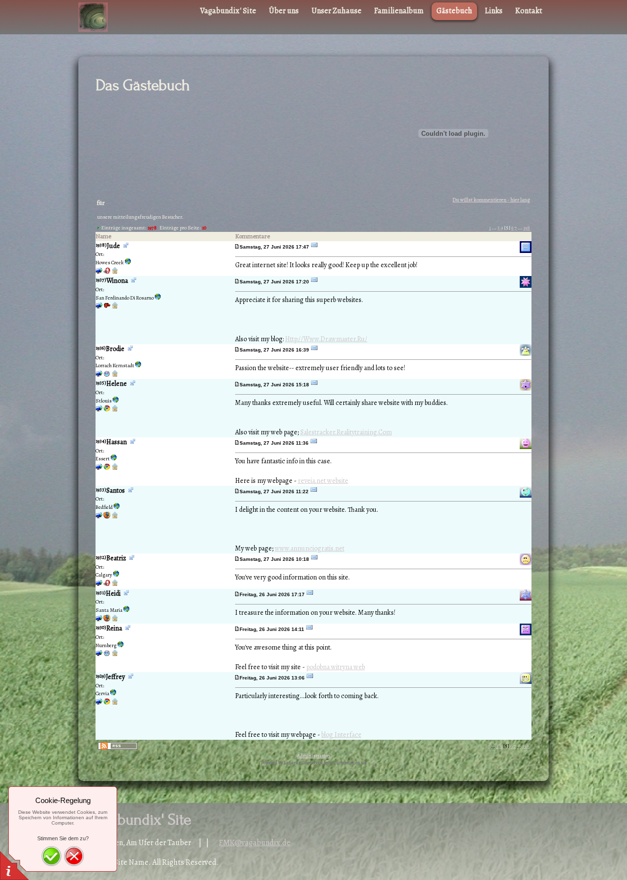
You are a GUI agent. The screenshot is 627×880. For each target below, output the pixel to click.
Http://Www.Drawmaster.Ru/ (326, 339)
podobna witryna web (335, 667)
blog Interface (341, 734)
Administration (313, 756)
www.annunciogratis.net (309, 548)
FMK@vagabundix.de (254, 842)
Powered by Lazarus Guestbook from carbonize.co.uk (313, 762)
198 (526, 227)
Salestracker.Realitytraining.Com (346, 432)
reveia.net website (323, 480)
